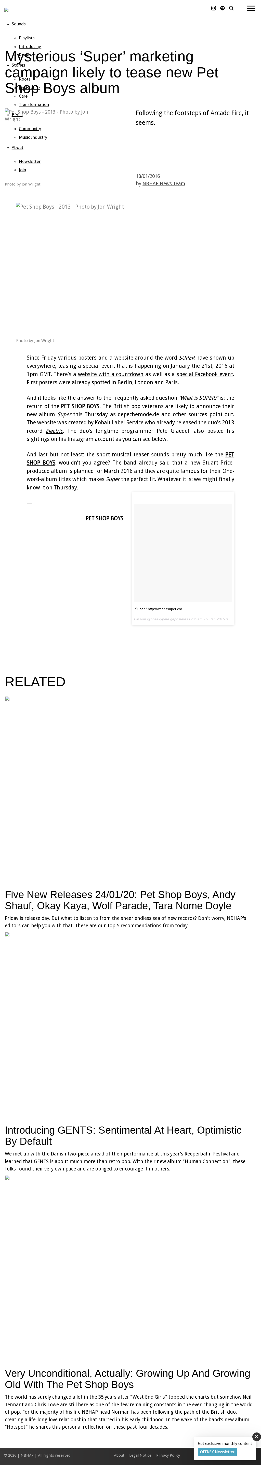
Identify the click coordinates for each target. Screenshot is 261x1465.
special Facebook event (205, 374)
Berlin (17, 114)
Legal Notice (140, 1455)
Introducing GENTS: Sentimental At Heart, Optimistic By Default (123, 1135)
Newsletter (30, 161)
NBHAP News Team (163, 184)
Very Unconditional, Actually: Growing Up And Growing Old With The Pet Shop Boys (127, 1379)
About (17, 147)
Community (30, 128)
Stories (18, 65)
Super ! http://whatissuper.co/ (158, 609)
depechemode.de (139, 414)
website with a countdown (110, 374)
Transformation (34, 104)
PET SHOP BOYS (80, 406)
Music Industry (33, 137)
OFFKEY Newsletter (217, 1451)
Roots (25, 79)
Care (23, 96)
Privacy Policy (168, 1455)
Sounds (19, 23)
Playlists (27, 37)
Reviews (27, 54)
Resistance (29, 87)
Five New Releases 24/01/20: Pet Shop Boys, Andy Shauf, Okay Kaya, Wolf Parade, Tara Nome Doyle (120, 900)
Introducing (30, 46)
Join (22, 169)
